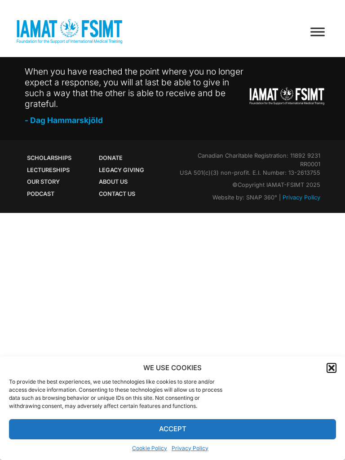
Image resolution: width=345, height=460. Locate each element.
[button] (331, 367)
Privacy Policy (190, 448)
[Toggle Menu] (317, 31)
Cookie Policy (149, 448)
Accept (172, 429)
